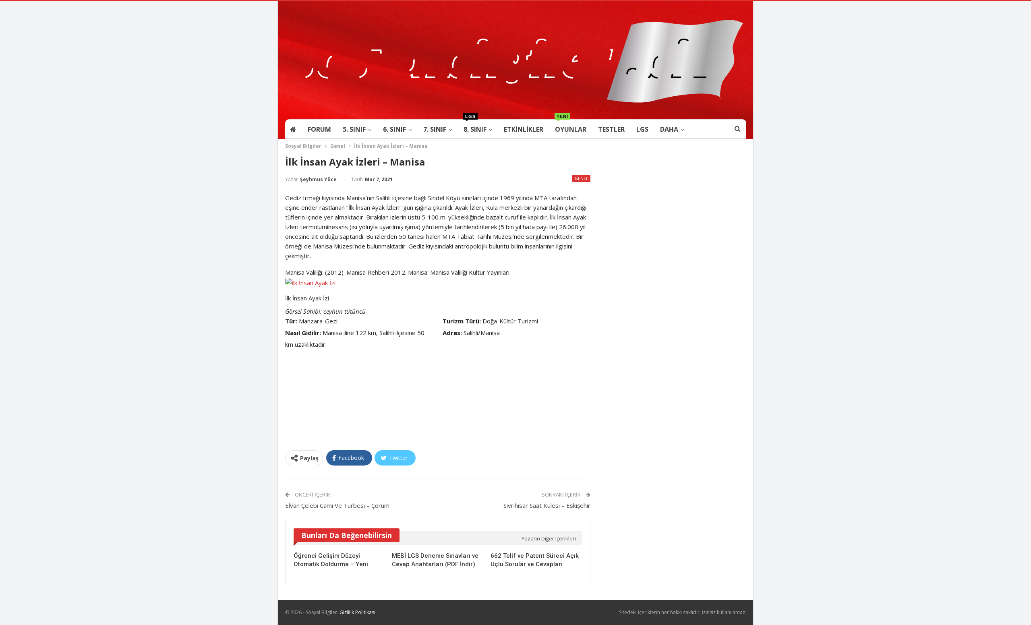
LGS (642, 129)
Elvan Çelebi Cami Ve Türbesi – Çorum (337, 505)
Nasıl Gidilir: (303, 333)
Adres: (452, 333)
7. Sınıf (434, 129)
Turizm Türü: (462, 321)
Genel (581, 178)
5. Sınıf (354, 129)
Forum (319, 129)
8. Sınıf (475, 127)
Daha (669, 129)
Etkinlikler (523, 129)
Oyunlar (570, 127)
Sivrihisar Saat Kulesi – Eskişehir (546, 505)
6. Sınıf (394, 129)
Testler (611, 129)
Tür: (291, 321)
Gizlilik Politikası (357, 612)
